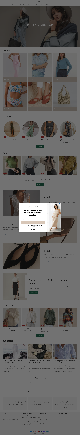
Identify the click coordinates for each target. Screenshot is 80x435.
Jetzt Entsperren (33, 223)
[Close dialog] (60, 204)
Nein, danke (33, 229)
